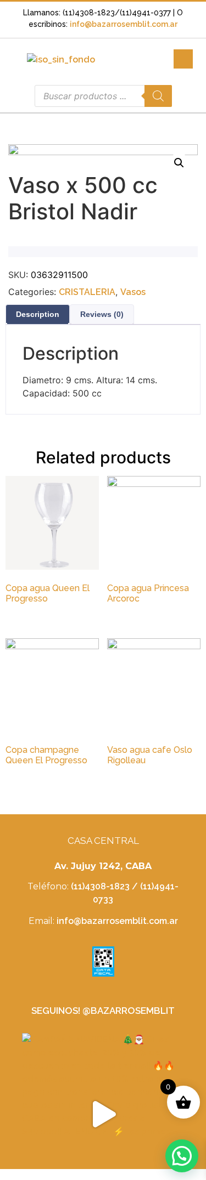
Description (37, 314)
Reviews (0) (102, 314)
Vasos (133, 292)
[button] (183, 59)
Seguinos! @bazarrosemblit (103, 1010)
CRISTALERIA (87, 292)
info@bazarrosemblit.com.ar (123, 24)
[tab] (37, 314)
